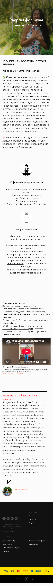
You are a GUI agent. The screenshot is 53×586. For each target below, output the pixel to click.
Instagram (5, 551)
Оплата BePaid (33, 544)
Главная (31, 516)
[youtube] (16, 518)
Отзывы (31, 523)
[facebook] (4, 518)
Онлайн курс (33, 519)
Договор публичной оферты (37, 541)
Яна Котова (21, 489)
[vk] (8, 518)
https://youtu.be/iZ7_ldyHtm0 (12, 373)
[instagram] (12, 518)
